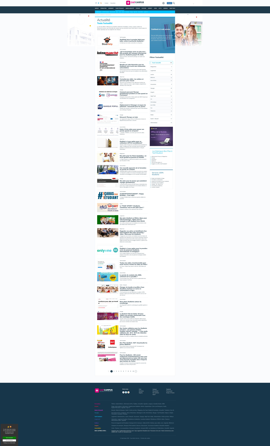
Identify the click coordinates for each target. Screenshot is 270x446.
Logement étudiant (123, 419)
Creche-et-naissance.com (124, 432)
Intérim (142, 406)
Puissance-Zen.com (155, 430)
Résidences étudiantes (134, 419)
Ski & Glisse (149, 412)
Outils (164, 406)
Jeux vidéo (157, 423)
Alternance (125, 406)
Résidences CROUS (156, 419)
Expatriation (148, 406)
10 (133, 371)
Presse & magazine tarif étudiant (120, 423)
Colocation (114, 419)
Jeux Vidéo (161, 105)
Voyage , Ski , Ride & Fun (157, 184)
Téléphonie (161, 111)
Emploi (97, 8)
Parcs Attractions (131, 412)
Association (98, 428)
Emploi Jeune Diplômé (134, 406)
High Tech (172, 8)
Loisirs (120, 11)
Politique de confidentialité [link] (9, 442)
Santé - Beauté (161, 118)
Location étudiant (155, 187)
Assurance (127, 11)
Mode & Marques (120, 410)
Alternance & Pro (128, 403)
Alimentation (140, 11)
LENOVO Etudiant (105, 11)
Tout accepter (9, 437)
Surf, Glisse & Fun (116, 412)
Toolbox (135, 403)
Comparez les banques (117, 425)
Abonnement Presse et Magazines (159, 156)
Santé (127, 410)
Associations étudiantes (157, 185)
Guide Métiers (119, 403)
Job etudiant (118, 406)
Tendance (167, 410)
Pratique (125, 414)
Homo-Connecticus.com (167, 430)
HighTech (154, 160)
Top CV (128, 407)
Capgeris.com (115, 430)
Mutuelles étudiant (164, 425)
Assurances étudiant (153, 425)
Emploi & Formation (153, 410)
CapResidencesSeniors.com (126, 430)
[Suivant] (136, 371)
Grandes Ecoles (157, 403)
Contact (106, 3)
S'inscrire (169, 3)
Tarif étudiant (120, 8)
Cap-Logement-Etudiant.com (142, 430)
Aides (162, 419)
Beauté (123, 11)
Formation (103, 8)
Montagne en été (141, 412)
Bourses (138, 425)
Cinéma (152, 423)
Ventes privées (133, 410)
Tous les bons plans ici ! (157, 162)
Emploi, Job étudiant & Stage (158, 178)
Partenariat (169, 391)
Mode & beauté (130, 8)
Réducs (172, 416)
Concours (139, 423)
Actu (160, 8)
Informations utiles (116, 420)
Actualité (140, 403)
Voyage (138, 8)
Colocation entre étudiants (158, 182)
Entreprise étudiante (134, 428)
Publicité (168, 389)
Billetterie (161, 77)
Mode (117, 11)
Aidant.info (114, 432)
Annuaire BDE (144, 428)
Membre (164, 3)
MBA (163, 403)
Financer (167, 419)
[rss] (101, 3)
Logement (111, 8)
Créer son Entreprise (157, 406)
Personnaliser (9, 440)
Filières (113, 403)
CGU (140, 389)
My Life (172, 410)
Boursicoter (144, 425)
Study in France (170, 392)
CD (161, 99)
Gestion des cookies (145, 438)
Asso (155, 8)
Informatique (161, 102)
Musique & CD (133, 423)
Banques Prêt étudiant (130, 425)
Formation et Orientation (157, 179)
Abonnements (112, 11)
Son (161, 108)
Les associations (124, 428)
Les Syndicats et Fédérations (156, 428)
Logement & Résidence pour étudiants (160, 181)
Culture (144, 8)
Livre (162, 423)
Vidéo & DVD (146, 423)
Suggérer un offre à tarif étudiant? (159, 163)
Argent (150, 8)
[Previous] (109, 371)
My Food (145, 410)
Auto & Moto (161, 80)
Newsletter (112, 3)
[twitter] (98, 3)
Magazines (161, 66)
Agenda (165, 8)
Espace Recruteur (116, 407)
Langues (150, 403)
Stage (113, 406)
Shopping (140, 410)
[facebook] (96, 3)
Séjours (167, 412)
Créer (112, 428)
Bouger (155, 412)
